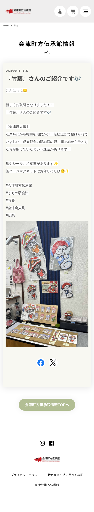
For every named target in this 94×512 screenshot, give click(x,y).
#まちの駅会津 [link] (17, 193)
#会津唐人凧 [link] (15, 208)
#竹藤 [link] (10, 200)
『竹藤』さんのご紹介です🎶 (43, 78)
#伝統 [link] (10, 215)
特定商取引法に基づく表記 (65, 475)
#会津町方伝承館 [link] (19, 185)
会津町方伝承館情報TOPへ (47, 404)
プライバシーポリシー (25, 475)
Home (5, 25)
